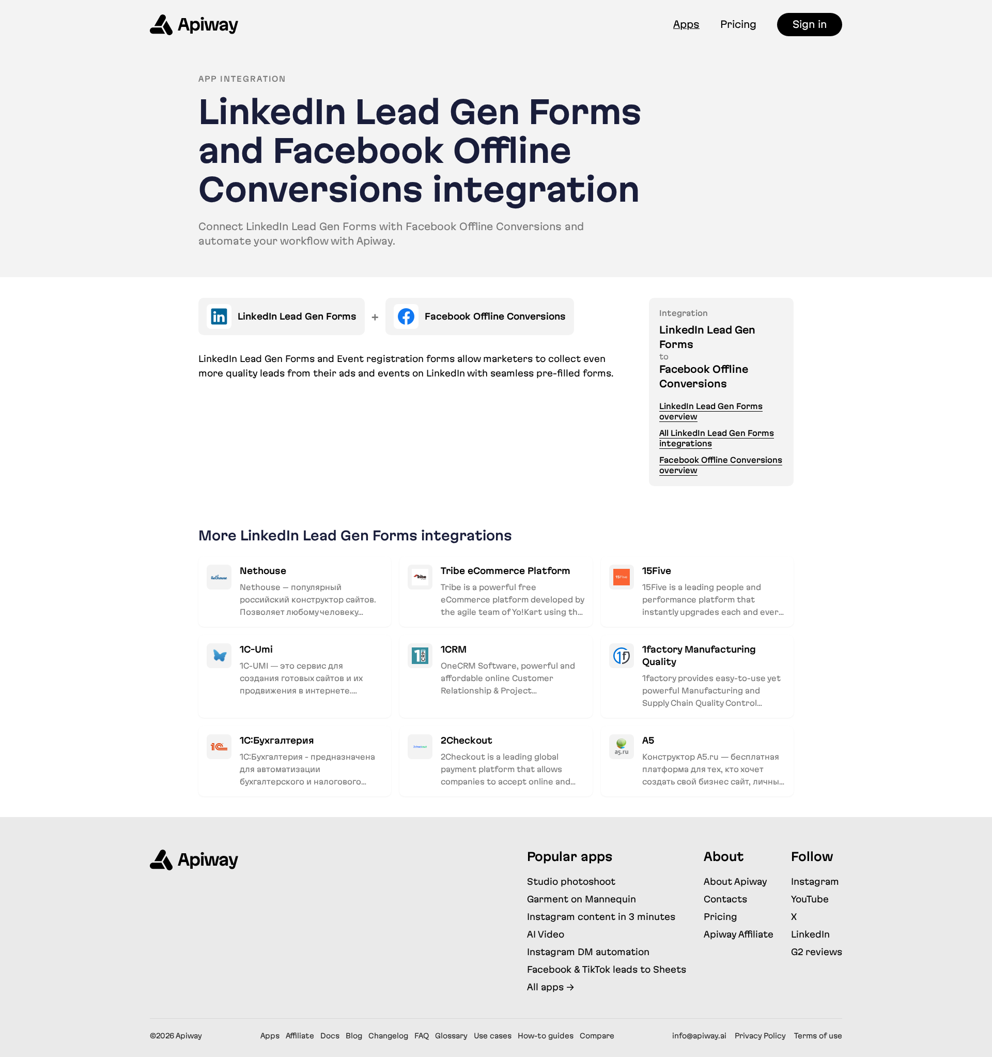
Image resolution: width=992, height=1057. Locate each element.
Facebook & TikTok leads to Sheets (606, 969)
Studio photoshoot (571, 881)
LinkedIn (810, 934)
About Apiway (735, 881)
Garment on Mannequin (581, 899)
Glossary (451, 1036)
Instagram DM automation (588, 952)
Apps (686, 24)
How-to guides (546, 1036)
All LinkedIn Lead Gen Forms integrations (716, 438)
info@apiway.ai (699, 1036)
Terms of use (818, 1036)
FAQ (421, 1036)
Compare (597, 1036)
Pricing (738, 24)
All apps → (550, 987)
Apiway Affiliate (738, 934)
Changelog (388, 1036)
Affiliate (300, 1036)
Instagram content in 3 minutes (601, 917)
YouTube (810, 899)
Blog (354, 1036)
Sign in (810, 24)
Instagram (815, 881)
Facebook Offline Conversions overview (720, 465)
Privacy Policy (760, 1036)
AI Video (545, 934)
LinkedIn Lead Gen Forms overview (711, 411)
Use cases (493, 1036)
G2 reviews (816, 952)
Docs (329, 1036)
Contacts (725, 899)
